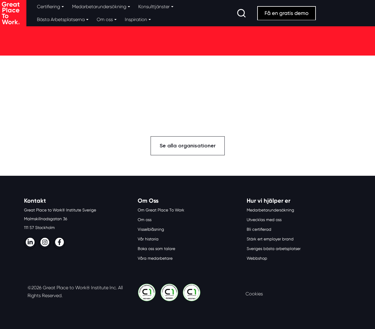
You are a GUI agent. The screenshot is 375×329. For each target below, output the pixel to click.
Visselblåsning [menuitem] (151, 229)
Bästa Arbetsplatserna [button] (61, 19)
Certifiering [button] (48, 6)
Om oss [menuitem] (144, 219)
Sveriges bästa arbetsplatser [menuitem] (274, 248)
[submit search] (241, 13)
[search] (241, 13)
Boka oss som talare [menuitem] (156, 248)
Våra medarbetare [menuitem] (155, 258)
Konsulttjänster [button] (154, 6)
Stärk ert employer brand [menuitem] (270, 239)
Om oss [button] (105, 19)
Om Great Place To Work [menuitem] (161, 210)
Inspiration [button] (136, 19)
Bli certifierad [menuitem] (259, 229)
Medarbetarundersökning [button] (99, 6)
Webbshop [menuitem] (257, 258)
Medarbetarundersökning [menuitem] (270, 210)
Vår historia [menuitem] (148, 239)
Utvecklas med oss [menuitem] (264, 219)
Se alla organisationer (188, 145)
